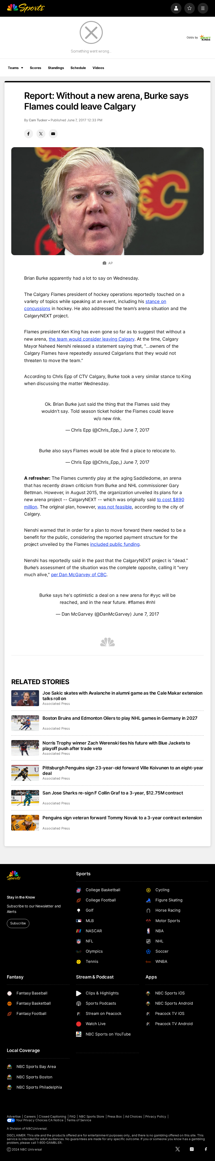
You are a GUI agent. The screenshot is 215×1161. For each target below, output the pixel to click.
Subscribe (18, 923)
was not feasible (115, 507)
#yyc (155, 595)
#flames (136, 602)
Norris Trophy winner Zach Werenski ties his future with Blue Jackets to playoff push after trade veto (116, 745)
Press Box (115, 1116)
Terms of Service (79, 1120)
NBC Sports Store (91, 1116)
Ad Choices (133, 1116)
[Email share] (53, 133)
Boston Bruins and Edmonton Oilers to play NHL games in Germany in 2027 (119, 718)
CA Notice (55, 1120)
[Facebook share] (28, 133)
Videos (98, 68)
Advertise (14, 1116)
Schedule (78, 68)
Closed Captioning (52, 1116)
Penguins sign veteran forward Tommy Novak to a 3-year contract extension (122, 817)
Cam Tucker (38, 120)
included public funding (114, 544)
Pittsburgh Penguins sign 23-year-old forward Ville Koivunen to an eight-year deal (122, 770)
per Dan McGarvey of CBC (78, 574)
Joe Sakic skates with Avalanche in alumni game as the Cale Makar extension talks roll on (122, 695)
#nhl (150, 602)
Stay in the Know (21, 897)
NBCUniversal (36, 1128)
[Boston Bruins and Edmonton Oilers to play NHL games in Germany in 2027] (25, 723)
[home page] (26, 8)
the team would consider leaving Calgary (92, 339)
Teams (13, 68)
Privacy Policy (155, 1116)
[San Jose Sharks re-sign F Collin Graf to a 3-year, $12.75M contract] (25, 798)
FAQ (72, 1116)
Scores (35, 68)
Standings (56, 68)
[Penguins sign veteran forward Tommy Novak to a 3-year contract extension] (25, 823)
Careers (30, 1116)
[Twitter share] (40, 133)
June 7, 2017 (136, 430)
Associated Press (56, 704)
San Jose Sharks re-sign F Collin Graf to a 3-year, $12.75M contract (112, 793)
